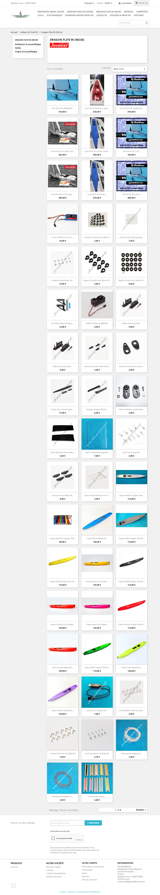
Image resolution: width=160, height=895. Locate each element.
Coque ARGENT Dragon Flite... (131, 495)
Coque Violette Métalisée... (63, 710)
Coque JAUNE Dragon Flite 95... (63, 581)
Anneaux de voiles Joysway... (132, 237)
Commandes (87, 870)
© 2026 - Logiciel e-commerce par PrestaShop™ (80, 891)
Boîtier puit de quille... (131, 323)
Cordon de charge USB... (97, 710)
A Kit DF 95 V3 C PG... (131, 151)
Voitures (139, 15)
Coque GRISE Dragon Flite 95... (131, 538)
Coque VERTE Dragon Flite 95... (97, 667)
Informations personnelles (93, 866)
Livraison (14, 867)
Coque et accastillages (26, 51)
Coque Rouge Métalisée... (62, 667)
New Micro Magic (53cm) (51, 11)
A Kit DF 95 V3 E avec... (131, 194)
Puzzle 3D (102, 15)
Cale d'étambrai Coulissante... (131, 409)
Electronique (54, 15)
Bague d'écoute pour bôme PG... (97, 280)
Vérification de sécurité (60, 831)
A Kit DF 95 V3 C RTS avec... (62, 194)
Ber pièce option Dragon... (63, 323)
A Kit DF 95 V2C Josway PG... (131, 108)
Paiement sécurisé (54, 876)
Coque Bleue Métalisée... (97, 538)
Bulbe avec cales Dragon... (62, 409)
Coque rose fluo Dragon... (97, 624)
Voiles (18, 48)
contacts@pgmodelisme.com (131, 881)
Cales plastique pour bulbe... (63, 452)
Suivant (141, 809)
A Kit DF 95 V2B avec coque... (97, 108)
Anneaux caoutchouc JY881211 (97, 237)
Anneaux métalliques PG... (63, 280)
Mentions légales (53, 867)
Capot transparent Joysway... (97, 452)
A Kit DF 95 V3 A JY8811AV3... (62, 151)
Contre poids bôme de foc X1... (97, 495)
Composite (142, 11)
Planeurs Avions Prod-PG (79, 15)
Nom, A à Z (130, 69)
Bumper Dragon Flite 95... (97, 409)
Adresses (86, 876)
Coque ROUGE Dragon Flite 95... (131, 624)
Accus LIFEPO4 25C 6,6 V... (63, 237)
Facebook (13, 885)
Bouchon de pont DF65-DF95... (97, 366)
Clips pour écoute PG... (131, 452)
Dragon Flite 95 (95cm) (108, 11)
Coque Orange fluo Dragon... (62, 624)
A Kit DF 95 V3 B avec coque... (97, 151)
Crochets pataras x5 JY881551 (97, 753)
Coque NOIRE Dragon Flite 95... (131, 581)
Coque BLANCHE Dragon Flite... (63, 538)
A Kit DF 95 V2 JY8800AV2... (63, 108)
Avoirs (84, 873)
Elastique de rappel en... (131, 753)
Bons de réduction (89, 879)
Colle (41, 15)
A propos (50, 870)
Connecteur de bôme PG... (63, 495)
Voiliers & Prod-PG (120, 15)
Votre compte (89, 863)
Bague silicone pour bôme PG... (131, 280)
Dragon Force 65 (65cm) (80, 11)
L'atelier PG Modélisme (56, 873)
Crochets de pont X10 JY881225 (63, 753)
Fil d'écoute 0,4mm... (97, 796)
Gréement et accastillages (28, 44)
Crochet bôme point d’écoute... (131, 710)
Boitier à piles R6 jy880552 (97, 323)
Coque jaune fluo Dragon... (97, 581)
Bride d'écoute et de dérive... (131, 366)
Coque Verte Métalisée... (131, 667)
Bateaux (128, 11)
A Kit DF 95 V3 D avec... (97, 194)
